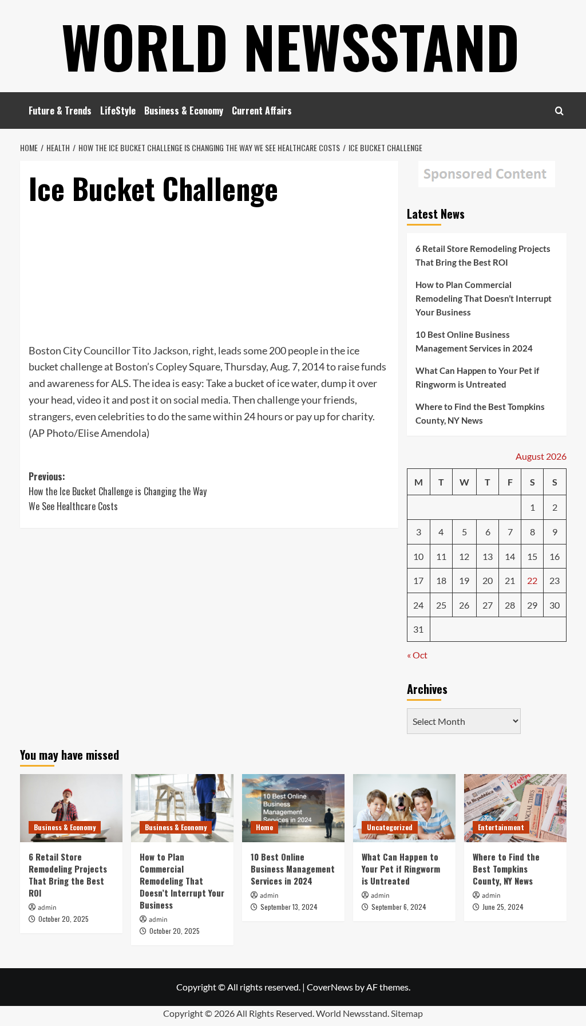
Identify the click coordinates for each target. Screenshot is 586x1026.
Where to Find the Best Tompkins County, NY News (480, 413)
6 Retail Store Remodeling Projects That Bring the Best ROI (483, 255)
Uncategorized (390, 827)
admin (47, 908)
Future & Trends (60, 110)
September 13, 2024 (289, 906)
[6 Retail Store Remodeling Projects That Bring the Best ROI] (71, 808)
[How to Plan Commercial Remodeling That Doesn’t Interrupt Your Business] (182, 808)
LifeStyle (118, 110)
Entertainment (501, 827)
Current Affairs (262, 110)
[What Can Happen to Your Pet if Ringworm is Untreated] (404, 808)
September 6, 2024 (398, 906)
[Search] (559, 111)
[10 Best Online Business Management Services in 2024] (293, 808)
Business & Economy (183, 110)
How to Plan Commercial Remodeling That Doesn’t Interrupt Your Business (483, 298)
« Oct (417, 654)
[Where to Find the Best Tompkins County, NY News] (515, 808)
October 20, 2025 (63, 919)
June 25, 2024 (503, 906)
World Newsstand (290, 45)
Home (264, 827)
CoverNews (330, 986)
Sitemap (407, 1013)
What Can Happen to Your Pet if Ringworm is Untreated (477, 377)
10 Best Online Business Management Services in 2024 (474, 341)
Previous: (118, 490)
